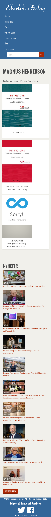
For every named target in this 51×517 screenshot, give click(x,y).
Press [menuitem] (6, 27)
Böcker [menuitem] (7, 16)
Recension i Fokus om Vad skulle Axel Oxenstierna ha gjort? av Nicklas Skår (25, 330)
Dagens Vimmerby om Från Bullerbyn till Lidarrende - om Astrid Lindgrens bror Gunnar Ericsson (25, 397)
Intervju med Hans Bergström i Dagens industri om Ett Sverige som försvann (23, 307)
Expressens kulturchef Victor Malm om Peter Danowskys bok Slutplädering (24, 441)
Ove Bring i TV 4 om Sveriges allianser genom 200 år (23, 462)
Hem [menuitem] (6, 43)
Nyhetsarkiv (10, 491)
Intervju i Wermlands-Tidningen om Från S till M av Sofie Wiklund (24, 374)
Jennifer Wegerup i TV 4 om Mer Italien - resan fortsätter (24, 286)
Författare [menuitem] (8, 21)
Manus (34, 516)
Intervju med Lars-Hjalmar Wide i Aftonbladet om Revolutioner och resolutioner (22, 419)
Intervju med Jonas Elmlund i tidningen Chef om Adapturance (21, 352)
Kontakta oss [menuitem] (10, 38)
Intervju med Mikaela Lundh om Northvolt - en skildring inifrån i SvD (24, 483)
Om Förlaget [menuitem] (9, 32)
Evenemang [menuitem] (9, 49)
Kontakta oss (21, 516)
